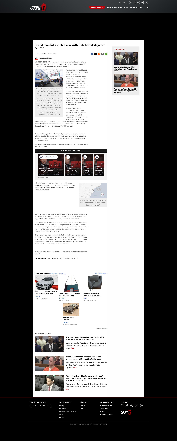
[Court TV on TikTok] (147, 3)
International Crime (54, 258)
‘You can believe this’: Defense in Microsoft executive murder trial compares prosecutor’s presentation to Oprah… (86, 378)
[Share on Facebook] (92, 54)
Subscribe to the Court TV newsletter (41, 406)
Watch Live (96, 7)
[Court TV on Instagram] (134, 3)
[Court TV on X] (138, 3)
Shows (132, 7)
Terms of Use (104, 411)
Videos (125, 7)
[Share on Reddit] (99, 54)
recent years (49, 185)
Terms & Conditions (106, 406)
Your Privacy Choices (106, 414)
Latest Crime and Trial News (67, 411)
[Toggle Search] (147, 7)
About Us (82, 406)
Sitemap (61, 406)
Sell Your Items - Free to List (57, 273)
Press (81, 409)
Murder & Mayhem (70, 258)
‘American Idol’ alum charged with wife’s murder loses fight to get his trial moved (83, 358)
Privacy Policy (104, 409)
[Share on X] (95, 54)
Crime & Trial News (114, 7)
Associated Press (45, 58)
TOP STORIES (119, 49)
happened (60, 183)
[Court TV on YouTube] (143, 3)
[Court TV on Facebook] (130, 3)
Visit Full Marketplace (101, 273)
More (72, 348)
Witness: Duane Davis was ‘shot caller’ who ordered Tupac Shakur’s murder (85, 339)
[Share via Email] (102, 54)
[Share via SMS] (106, 54)
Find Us (139, 7)
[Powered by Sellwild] (104, 328)
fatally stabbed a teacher (48, 187)
